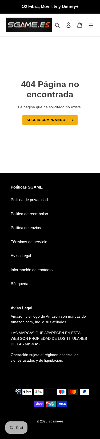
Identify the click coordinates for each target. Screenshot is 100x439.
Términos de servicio (29, 242)
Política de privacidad (29, 199)
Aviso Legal (21, 255)
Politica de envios (26, 227)
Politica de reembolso (29, 213)
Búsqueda (19, 283)
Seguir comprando (46, 120)
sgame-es (56, 421)
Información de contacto (32, 270)
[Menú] (91, 25)
